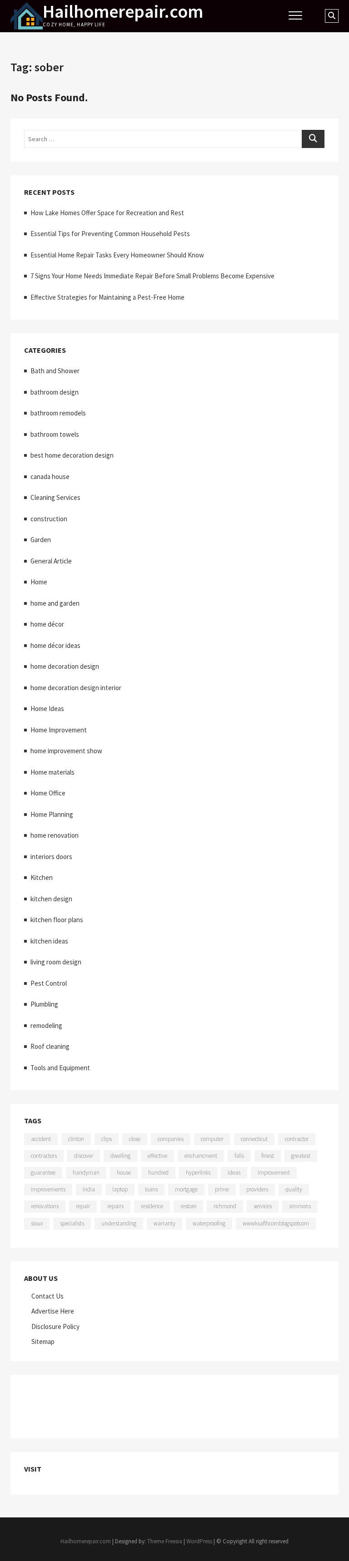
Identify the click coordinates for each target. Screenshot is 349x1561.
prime (222, 1189)
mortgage (186, 1189)
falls (239, 1156)
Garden (40, 539)
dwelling (120, 1156)
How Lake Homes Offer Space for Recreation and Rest (107, 212)
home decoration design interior (75, 687)
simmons (300, 1206)
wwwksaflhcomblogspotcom (276, 1223)
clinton (76, 1139)
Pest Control (48, 983)
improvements (48, 1189)
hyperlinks (198, 1172)
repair (83, 1206)
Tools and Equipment (60, 1067)
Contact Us (47, 1296)
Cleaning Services (55, 497)
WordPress (199, 1541)
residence (152, 1206)
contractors (44, 1156)
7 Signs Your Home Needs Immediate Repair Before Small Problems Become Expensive (152, 276)
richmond (225, 1206)
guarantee (43, 1172)
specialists (72, 1223)
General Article (51, 561)
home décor (47, 624)
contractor (297, 1139)
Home (38, 582)
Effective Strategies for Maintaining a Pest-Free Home (107, 297)
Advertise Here (52, 1311)
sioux (37, 1223)
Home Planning (51, 814)
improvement (274, 1172)
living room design (55, 962)
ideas (234, 1172)
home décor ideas (55, 645)
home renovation (54, 835)
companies (171, 1139)
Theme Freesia (164, 1541)
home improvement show (66, 750)
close (134, 1139)
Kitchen (41, 877)
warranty (164, 1223)
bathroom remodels (58, 413)
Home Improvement (58, 730)
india (89, 1189)
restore (188, 1206)
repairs (115, 1206)
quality (293, 1189)
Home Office (47, 793)
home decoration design (64, 666)
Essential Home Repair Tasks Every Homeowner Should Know (117, 255)
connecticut (254, 1139)
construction (48, 518)
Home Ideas (47, 708)
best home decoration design (72, 455)
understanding (118, 1223)
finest (267, 1156)
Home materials (52, 772)
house (124, 1172)
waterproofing (209, 1223)
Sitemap (43, 1341)
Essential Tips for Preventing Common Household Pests (110, 233)
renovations (45, 1206)
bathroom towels (54, 434)
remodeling (46, 1025)
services (263, 1206)
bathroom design (54, 392)
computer (212, 1139)
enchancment (200, 1156)
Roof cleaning (50, 1046)
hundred (158, 1172)
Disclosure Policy (55, 1326)
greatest (300, 1156)
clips (106, 1139)
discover (83, 1156)
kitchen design (51, 898)
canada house (50, 476)
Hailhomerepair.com (123, 11)
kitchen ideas (49, 941)
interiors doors (51, 856)
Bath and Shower (55, 370)
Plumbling (44, 1004)
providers (257, 1189)
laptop (120, 1189)
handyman (86, 1172)
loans (151, 1189)
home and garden (55, 603)
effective (157, 1156)
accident (41, 1139)
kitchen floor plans (56, 919)
